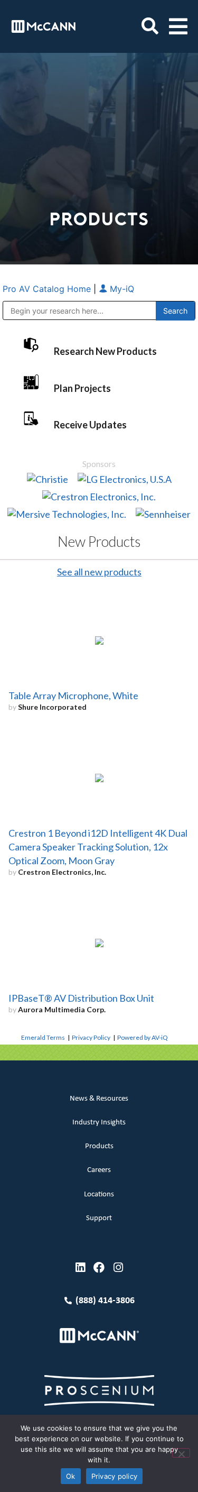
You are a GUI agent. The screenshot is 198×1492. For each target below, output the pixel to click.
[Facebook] (99, 1267)
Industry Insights (99, 1123)
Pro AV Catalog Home (48, 288)
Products (99, 1146)
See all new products (99, 572)
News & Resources (99, 1099)
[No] (181, 1453)
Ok (71, 1476)
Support (99, 1218)
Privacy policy (114, 1476)
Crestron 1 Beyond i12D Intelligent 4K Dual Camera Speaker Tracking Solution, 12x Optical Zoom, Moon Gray (97, 846)
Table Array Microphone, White (73, 695)
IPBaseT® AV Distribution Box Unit (81, 998)
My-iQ (120, 288)
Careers (99, 1170)
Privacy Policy (91, 1037)
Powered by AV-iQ (142, 1037)
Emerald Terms (43, 1037)
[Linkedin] (80, 1267)
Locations (99, 1194)
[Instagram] (118, 1267)
